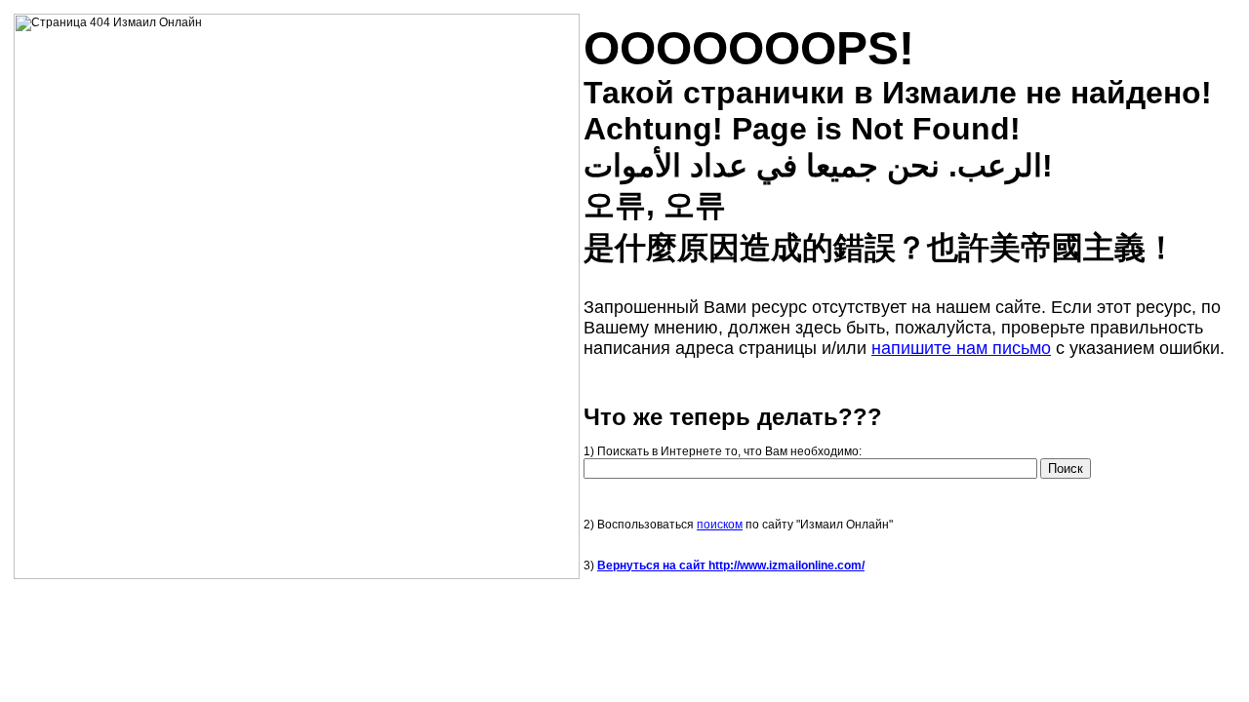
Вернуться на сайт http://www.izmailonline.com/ (731, 565)
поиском (720, 524)
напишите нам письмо (961, 348)
